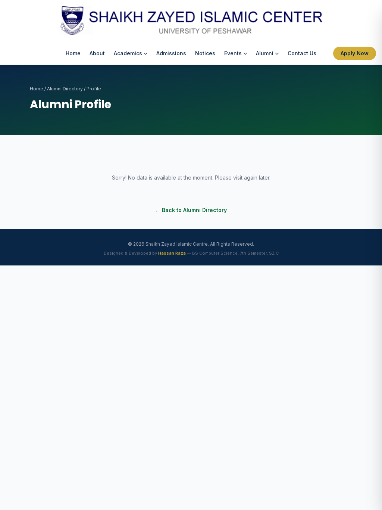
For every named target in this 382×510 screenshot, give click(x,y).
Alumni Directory (65, 88)
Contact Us (302, 53)
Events (233, 53)
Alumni (264, 53)
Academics (128, 53)
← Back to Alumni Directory (191, 210)
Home (73, 53)
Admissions (171, 53)
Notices (205, 53)
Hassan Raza (172, 253)
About (97, 53)
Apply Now (355, 53)
